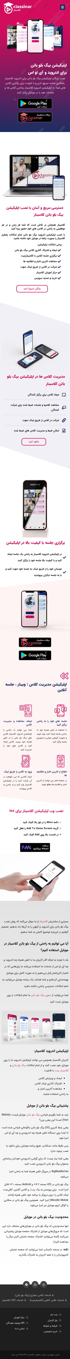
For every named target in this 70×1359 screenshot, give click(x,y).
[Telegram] (26, 1284)
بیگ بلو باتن (19, 1065)
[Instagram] (35, 1284)
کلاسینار (44, 921)
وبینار (32, 1190)
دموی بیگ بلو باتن (41, 995)
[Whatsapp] (43, 1284)
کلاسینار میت (61, 1071)
